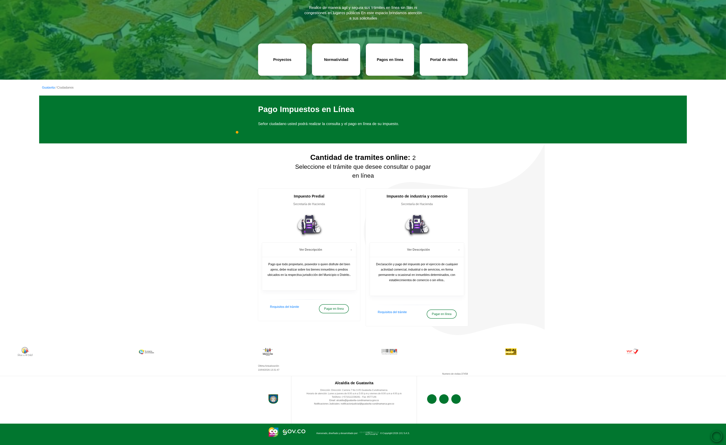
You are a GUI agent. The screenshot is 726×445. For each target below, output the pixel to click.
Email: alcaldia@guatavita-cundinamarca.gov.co (354, 400)
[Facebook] (432, 399)
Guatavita (48, 87)
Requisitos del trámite (284, 306)
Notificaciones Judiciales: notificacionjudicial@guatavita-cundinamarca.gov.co (354, 403)
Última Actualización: (268, 368)
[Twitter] (444, 399)
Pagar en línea (334, 308)
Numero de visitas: (455, 374)
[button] (309, 250)
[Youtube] (456, 399)
